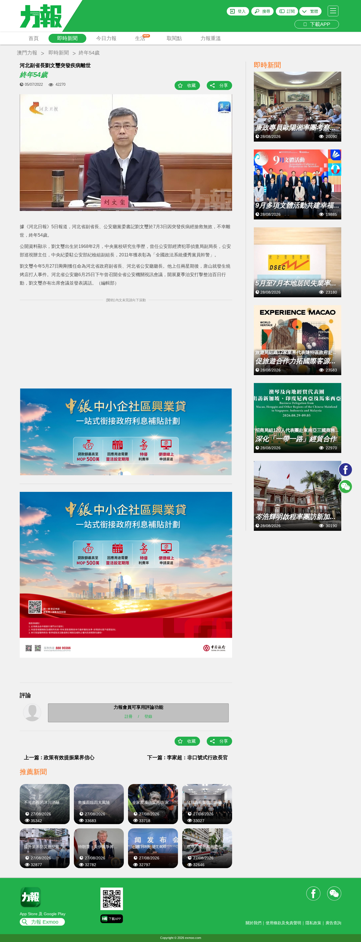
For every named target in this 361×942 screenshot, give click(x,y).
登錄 (148, 716)
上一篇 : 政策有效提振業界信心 (59, 757)
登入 (242, 11)
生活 (142, 37)
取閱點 (174, 38)
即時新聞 (67, 38)
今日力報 (106, 38)
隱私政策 (313, 923)
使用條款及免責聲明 (283, 923)
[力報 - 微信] (345, 486)
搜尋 (266, 11)
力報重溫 (211, 38)
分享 (223, 85)
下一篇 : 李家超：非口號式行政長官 (187, 757)
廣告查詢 (333, 923)
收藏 (191, 85)
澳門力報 (27, 53)
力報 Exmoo (44, 922)
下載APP (318, 24)
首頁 (33, 38)
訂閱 (291, 11)
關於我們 (253, 923)
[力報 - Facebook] (345, 470)
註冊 (129, 716)
